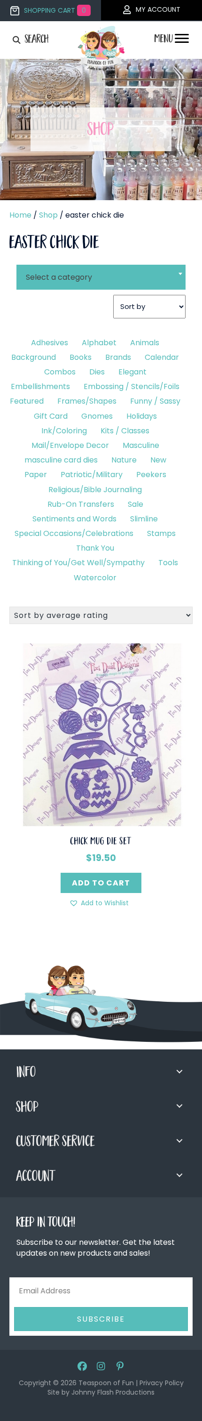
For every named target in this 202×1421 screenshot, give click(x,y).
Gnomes (97, 416)
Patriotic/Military (92, 474)
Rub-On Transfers (80, 504)
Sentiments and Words (74, 518)
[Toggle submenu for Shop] (179, 1106)
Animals (144, 342)
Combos (60, 371)
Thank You (95, 548)
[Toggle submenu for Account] (179, 1175)
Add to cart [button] (101, 882)
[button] (99, 903)
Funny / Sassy (155, 401)
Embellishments (40, 386)
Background (33, 357)
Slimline (144, 518)
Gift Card (51, 416)
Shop (48, 215)
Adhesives (49, 342)
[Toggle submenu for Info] (179, 1071)
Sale (135, 504)
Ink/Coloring (64, 430)
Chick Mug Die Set (101, 842)
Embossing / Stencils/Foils (131, 386)
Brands (118, 357)
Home (20, 215)
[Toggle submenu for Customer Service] (179, 1140)
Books (81, 357)
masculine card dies (61, 460)
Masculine (141, 445)
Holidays (141, 416)
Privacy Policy (162, 1383)
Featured (27, 401)
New (158, 460)
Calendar (162, 357)
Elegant (132, 371)
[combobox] (101, 271)
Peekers (151, 474)
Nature (124, 460)
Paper (35, 474)
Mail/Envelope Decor (70, 445)
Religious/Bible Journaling (95, 489)
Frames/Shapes (87, 401)
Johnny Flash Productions (113, 1392)
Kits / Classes (125, 430)
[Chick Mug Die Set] (101, 734)
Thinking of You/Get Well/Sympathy (78, 562)
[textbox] (101, 277)
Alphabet (99, 342)
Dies (97, 371)
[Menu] (182, 41)
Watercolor (95, 577)
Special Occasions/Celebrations (74, 533)
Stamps (161, 533)
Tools (168, 562)
